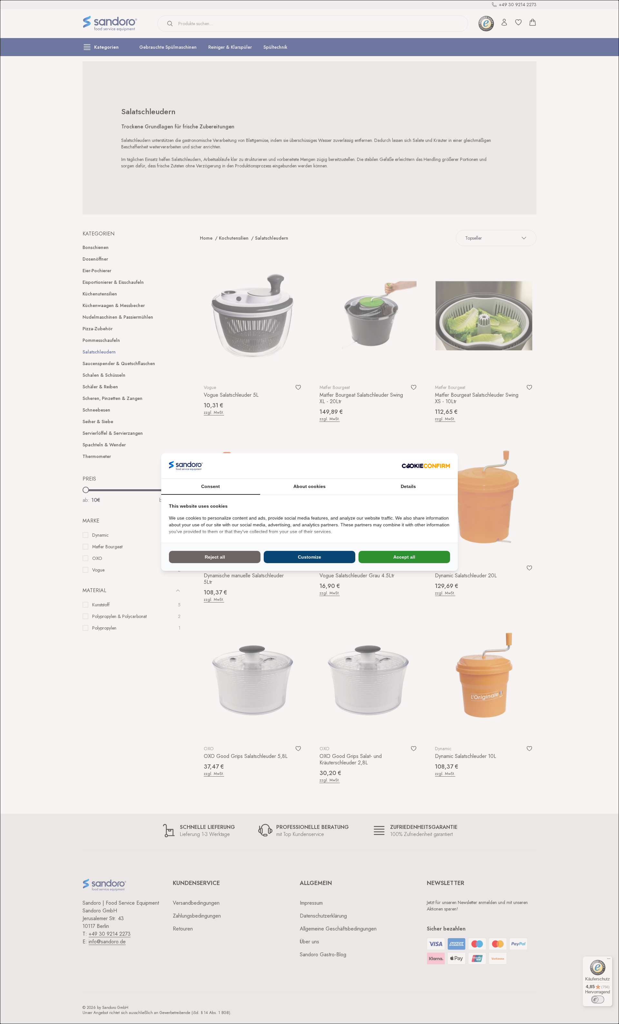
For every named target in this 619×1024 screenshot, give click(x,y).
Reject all (215, 557)
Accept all (404, 557)
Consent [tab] (210, 486)
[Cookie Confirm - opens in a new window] (426, 465)
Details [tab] (408, 486)
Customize (309, 557)
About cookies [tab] (309, 486)
